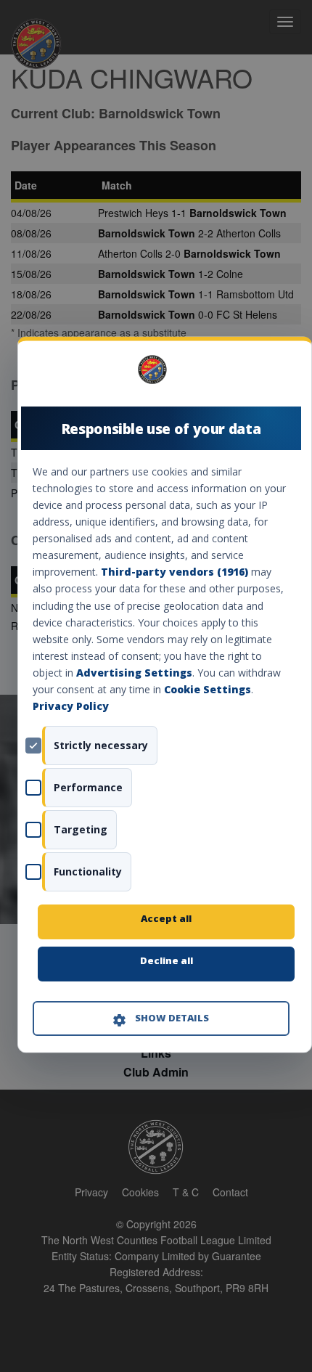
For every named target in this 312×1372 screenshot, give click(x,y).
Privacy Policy (71, 707)
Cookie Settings (207, 689)
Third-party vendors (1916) (174, 572)
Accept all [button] (166, 919)
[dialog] (164, 694)
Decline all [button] (166, 961)
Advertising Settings (134, 672)
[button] (161, 1019)
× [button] (284, 374)
